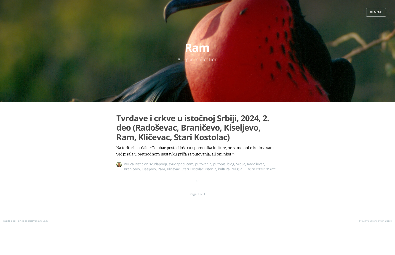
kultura (224, 169)
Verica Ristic (133, 164)
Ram (161, 169)
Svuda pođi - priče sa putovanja (21, 220)
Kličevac (173, 169)
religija (237, 169)
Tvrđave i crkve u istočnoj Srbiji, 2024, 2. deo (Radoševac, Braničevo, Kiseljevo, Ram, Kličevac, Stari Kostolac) (192, 128)
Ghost (388, 220)
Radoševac (255, 164)
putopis (219, 164)
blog (230, 164)
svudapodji (158, 164)
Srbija (240, 164)
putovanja (203, 164)
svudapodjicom (181, 164)
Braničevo (132, 169)
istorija (210, 169)
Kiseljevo (149, 169)
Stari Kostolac (192, 169)
